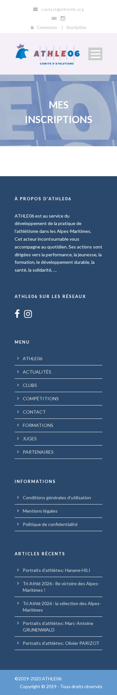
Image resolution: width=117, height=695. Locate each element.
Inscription (76, 27)
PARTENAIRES (38, 452)
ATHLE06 (32, 358)
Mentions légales (40, 511)
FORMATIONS (38, 425)
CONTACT (34, 412)
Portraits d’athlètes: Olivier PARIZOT (61, 643)
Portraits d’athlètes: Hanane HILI (56, 570)
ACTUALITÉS (37, 372)
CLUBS (30, 385)
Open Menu (95, 54)
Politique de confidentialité (50, 524)
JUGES (30, 438)
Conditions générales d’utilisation (57, 497)
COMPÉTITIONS (41, 398)
